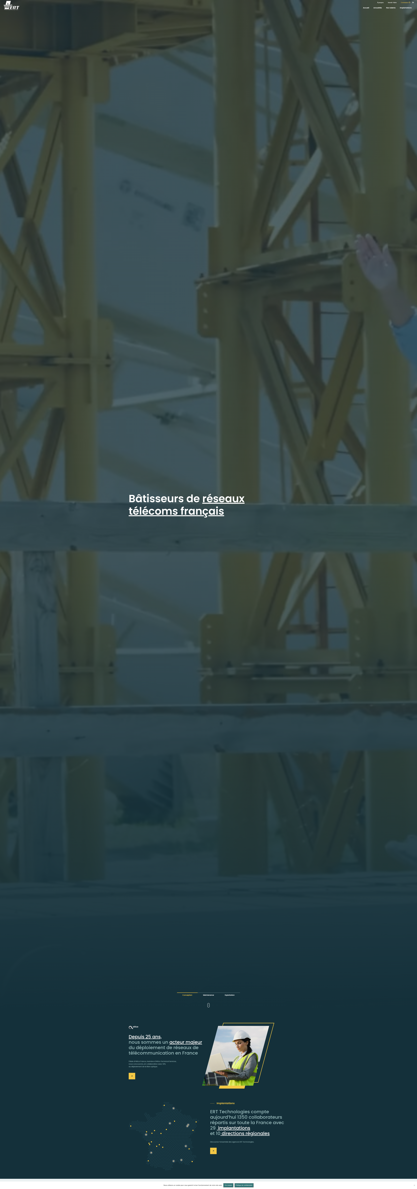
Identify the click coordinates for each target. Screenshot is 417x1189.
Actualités (377, 8)
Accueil (366, 8)
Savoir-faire (392, 2)
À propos (380, 2)
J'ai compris (228, 1185)
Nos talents (390, 8)
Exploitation (230, 995)
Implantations (406, 8)
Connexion (404, 2)
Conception (187, 995)
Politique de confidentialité (244, 1185)
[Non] (414, 1185)
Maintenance (208, 995)
